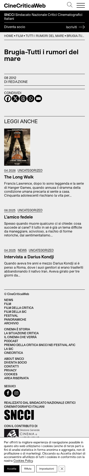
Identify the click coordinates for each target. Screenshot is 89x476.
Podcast (11, 341)
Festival (11, 315)
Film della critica (19, 307)
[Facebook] (7, 98)
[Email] (38, 98)
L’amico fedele (18, 216)
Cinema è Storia (17, 329)
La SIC (8, 349)
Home (8, 36)
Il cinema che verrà (20, 337)
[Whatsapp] (30, 98)
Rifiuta (27, 468)
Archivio (11, 323)
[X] (15, 98)
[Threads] (23, 98)
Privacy (10, 370)
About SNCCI (14, 358)
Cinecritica (13, 352)
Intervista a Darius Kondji (29, 256)
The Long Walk (19, 176)
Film (19, 36)
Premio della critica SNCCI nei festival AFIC (39, 345)
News (22, 250)
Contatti (11, 366)
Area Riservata (16, 378)
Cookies (10, 374)
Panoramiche (15, 319)
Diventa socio (41, 27)
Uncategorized (30, 170)
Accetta (11, 468)
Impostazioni (46, 468)
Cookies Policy (23, 460)
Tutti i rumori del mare (45, 36)
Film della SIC (15, 311)
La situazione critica (21, 333)
